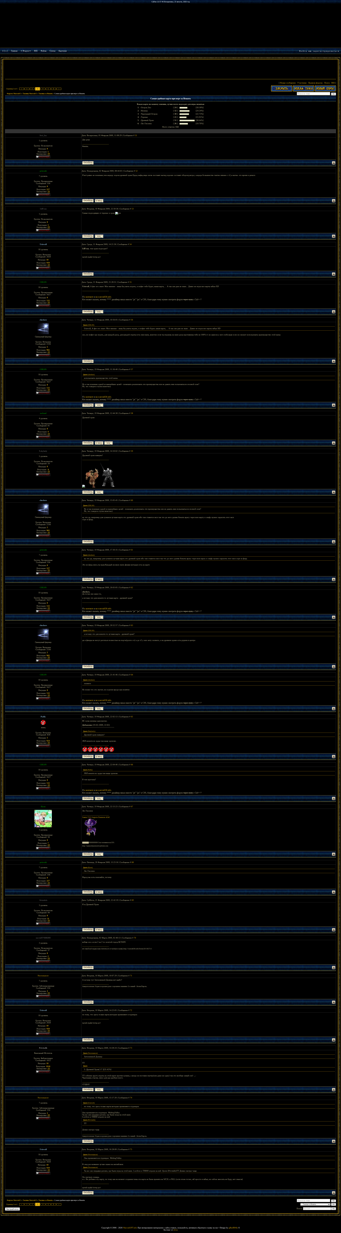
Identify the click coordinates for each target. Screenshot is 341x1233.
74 (131, 1098)
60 (132, 500)
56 (132, 320)
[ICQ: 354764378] (99, 492)
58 (132, 413)
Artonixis (43, 900)
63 (132, 625)
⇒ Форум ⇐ (26, 51)
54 (130, 244)
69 (133, 900)
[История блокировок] (49, 154)
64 (132, 675)
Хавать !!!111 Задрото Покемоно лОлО (96, 817)
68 (133, 862)
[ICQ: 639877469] (99, 1089)
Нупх (43, 806)
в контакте (88, 297)
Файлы (43, 51)
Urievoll (43, 244)
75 (131, 1149)
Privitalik (43, 1048)
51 (136, 135)
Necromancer (43, 976)
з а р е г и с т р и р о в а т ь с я (326, 51)
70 (135, 938)
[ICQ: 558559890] (99, 312)
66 (132, 764)
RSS (35, 51)
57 (132, 369)
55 (130, 282)
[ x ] (6, 51)
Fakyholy (43, 451)
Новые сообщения (288, 83)
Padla (43, 717)
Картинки (63, 51)
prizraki (43, 171)
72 (131, 1010)
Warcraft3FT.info (130, 1228)
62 (132, 587)
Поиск (327, 83)
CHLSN (43, 282)
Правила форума (315, 83)
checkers (43, 320)
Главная (14, 51)
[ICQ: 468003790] (108, 443)
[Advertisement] (170, 70)
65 (132, 717)
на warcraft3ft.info (103, 297)
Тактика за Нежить (46, 94)
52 (137, 171)
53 (133, 209)
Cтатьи (52, 51)
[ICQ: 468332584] (99, 854)
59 (132, 451)
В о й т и (303, 51)
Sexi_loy (43, 135)
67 (132, 806)
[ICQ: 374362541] (99, 236)
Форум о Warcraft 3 (14, 94)
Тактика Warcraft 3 (30, 94)
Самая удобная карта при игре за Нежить (69, 94)
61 (132, 550)
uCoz (176, 1230)
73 (131, 1048)
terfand (43, 413)
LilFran (43, 209)
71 (131, 976)
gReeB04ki (233, 1228)
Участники (302, 83)
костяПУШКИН (43, 938)
